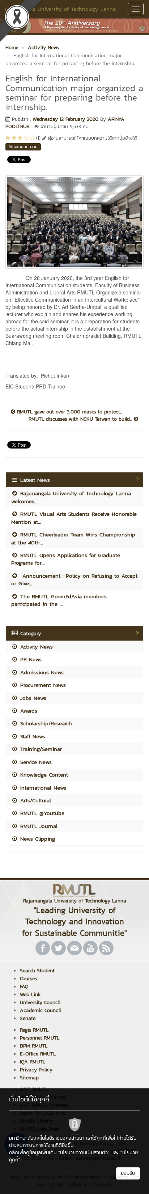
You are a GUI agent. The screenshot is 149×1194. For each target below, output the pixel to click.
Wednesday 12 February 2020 (65, 119)
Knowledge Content (43, 774)
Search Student (37, 970)
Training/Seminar (40, 749)
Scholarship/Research (45, 723)
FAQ (24, 986)
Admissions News (41, 672)
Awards (27, 710)
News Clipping (36, 838)
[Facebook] (42, 948)
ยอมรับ (128, 1173)
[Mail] (74, 948)
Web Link (30, 994)
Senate (27, 1018)
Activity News (35, 646)
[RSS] (106, 948)
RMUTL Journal (38, 826)
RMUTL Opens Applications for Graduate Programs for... (65, 559)
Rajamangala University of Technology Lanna (60, 9)
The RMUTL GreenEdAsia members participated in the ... (59, 600)
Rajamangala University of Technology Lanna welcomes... (71, 497)
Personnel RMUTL (39, 1038)
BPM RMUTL (33, 1046)
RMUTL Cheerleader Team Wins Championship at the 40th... (73, 538)
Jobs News (32, 698)
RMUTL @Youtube (41, 813)
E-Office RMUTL (38, 1054)
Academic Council (40, 1010)
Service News (35, 762)
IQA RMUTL (32, 1062)
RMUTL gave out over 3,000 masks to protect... (68, 412)
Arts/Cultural (34, 800)
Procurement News (42, 685)
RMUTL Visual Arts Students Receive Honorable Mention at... (74, 518)
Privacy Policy (36, 1070)
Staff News (31, 736)
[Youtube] (90, 948)
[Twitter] (58, 948)
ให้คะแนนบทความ (23, 146)
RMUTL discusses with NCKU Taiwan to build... (81, 419)
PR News (30, 659)
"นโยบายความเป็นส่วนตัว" (84, 1152)
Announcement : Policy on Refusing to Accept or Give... (74, 579)
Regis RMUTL (34, 1030)
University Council (40, 1002)
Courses (28, 978)
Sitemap (29, 1078)
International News (42, 787)
